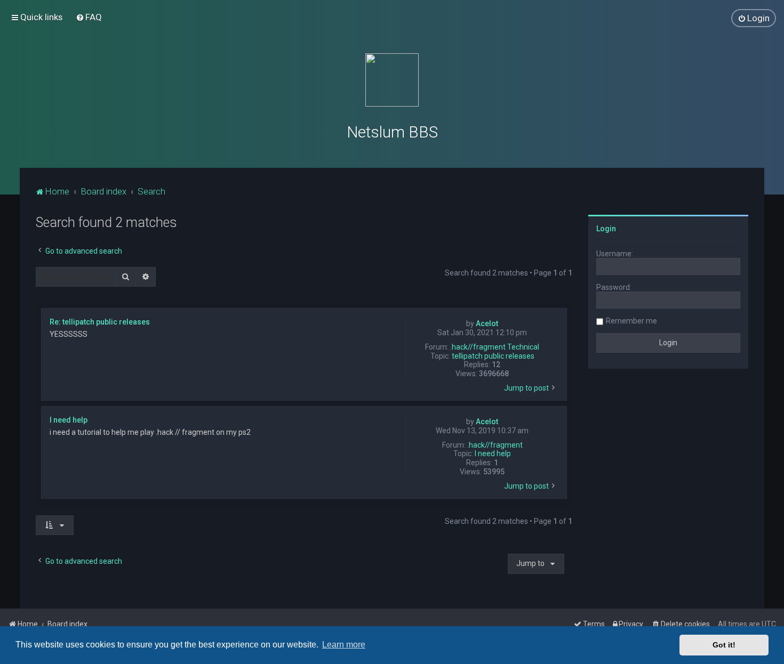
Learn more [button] (343, 644)
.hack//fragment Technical (494, 347)
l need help (493, 453)
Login (606, 228)
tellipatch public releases (493, 356)
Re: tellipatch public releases (100, 322)
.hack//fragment (495, 445)
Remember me (631, 321)
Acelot (487, 323)
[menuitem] (89, 17)
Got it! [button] (724, 645)
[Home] (392, 80)
